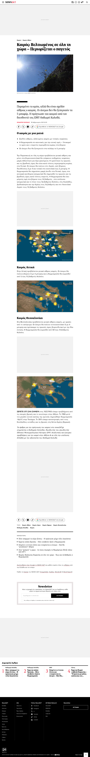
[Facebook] (19, 127)
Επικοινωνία (20, 716)
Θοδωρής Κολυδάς (22, 527)
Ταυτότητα (19, 708)
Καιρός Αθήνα (27, 40)
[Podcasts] (79, 2)
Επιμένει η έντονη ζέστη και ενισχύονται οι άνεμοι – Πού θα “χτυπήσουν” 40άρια (42, 546)
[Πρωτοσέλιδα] (73, 2)
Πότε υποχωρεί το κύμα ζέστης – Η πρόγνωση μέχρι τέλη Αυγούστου (45, 539)
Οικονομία (4, 716)
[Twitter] (23, 127)
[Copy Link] (32, 127)
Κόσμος (4, 711)
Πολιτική (4, 708)
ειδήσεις (67, 565)
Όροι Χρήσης (20, 711)
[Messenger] (28, 127)
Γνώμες (4, 713)
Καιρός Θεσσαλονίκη (59, 525)
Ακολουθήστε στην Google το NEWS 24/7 (31, 565)
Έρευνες (4, 726)
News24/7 (48, 705)
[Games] (82, 2)
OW (47, 716)
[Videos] (76, 2)
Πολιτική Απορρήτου (22, 713)
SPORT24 (48, 708)
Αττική (30, 267)
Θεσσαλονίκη (34, 318)
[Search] (87, 2)
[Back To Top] (86, 755)
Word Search (67, 572)
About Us (19, 705)
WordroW (58, 572)
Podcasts (4, 734)
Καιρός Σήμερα (47, 525)
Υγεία (3, 724)
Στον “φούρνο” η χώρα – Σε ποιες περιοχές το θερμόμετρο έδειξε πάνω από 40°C (45, 551)
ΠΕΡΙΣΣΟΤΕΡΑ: (21, 535)
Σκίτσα (3, 732)
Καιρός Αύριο (36, 525)
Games (26, 572)
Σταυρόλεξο (44, 572)
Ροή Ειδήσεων (5, 729)
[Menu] (3, 2)
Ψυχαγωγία (5, 721)
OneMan (48, 711)
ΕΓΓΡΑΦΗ (76, 707)
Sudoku (51, 572)
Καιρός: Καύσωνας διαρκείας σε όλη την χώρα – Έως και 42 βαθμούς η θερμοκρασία (46, 556)
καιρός (23, 133)
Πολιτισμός (5, 718)
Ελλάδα (4, 705)
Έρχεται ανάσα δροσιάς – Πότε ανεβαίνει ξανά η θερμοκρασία (42, 542)
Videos (4, 737)
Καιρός (19, 40)
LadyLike (48, 713)
